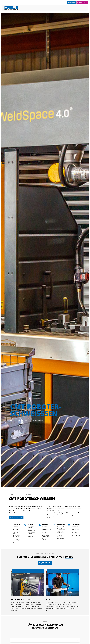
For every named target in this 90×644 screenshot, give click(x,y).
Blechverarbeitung (46, 8)
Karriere (64, 8)
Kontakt (82, 8)
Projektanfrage (71, 2)
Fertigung (56, 8)
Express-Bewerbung (82, 2)
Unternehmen (73, 8)
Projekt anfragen (16, 518)
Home (37, 8)
